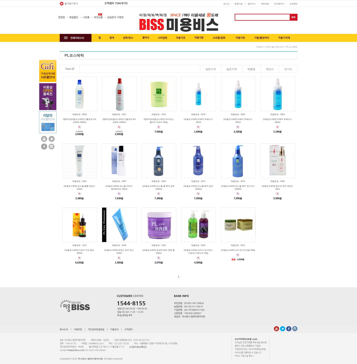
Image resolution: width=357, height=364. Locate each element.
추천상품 (98, 17)
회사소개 (64, 329)
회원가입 (238, 4)
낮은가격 (210, 69)
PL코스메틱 (292, 47)
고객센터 (293, 4)
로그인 (226, 4)
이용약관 (78, 329)
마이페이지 (279, 4)
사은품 (86, 17)
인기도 (288, 69)
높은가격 (231, 69)
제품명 (251, 69)
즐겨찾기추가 (71, 3)
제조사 (270, 69)
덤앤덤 (61, 17)
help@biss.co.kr (76, 350)
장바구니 (252, 4)
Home (259, 47)
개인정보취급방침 (96, 329)
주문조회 (265, 4)
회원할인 (73, 17)
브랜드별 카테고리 (274, 47)
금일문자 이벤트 (115, 17)
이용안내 (114, 329)
